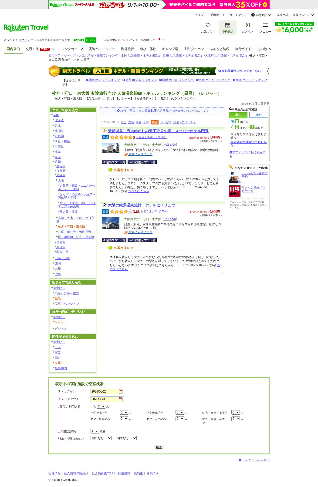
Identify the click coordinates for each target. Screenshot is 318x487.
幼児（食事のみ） (102, 419)
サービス (166, 122)
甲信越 (59, 146)
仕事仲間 (61, 368)
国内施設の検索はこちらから (248, 143)
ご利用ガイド (216, 15)
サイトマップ (238, 15)
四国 (58, 263)
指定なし (59, 288)
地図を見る (170, 144)
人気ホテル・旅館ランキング (98, 55)
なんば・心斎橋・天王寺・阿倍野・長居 (77, 196)
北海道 (59, 120)
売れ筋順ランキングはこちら (241, 71)
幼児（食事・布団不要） (214, 421)
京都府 (60, 170)
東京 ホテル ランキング (141, 80)
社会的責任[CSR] (103, 473)
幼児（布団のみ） (157, 419)
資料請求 (152, 473)
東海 (58, 157)
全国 (56, 115)
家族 (58, 352)
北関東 (59, 131)
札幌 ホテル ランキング (104, 80)
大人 (93, 406)
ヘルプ (199, 15)
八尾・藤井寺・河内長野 (74, 232)
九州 (58, 268)
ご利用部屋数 (67, 431)
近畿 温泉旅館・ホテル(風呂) (182, 55)
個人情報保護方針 (76, 473)
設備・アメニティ (184, 122)
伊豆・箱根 (62, 141)
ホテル (244, 122)
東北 (58, 125)
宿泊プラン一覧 (116, 162)
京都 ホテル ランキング (214, 80)
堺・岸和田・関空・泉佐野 (76, 237)
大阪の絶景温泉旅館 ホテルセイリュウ (141, 205)
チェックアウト (68, 399)
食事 (146, 122)
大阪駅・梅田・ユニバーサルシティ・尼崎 (77, 187)
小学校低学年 (154, 412)
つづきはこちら (138, 191)
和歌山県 (62, 252)
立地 (131, 122)
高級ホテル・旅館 (67, 293)
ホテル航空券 (251, 127)
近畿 (58, 161)
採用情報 (124, 473)
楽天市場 (282, 15)
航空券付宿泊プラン (142, 162)
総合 (123, 122)
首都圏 (59, 136)
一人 (58, 347)
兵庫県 (60, 243)
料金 (71, 438)
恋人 (58, 357)
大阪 (61, 180)
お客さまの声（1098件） (151, 137)
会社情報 (54, 473)
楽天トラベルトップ (62, 55)
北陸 (58, 152)
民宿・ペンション (67, 304)
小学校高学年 (99, 412)
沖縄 (58, 274)
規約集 (138, 473)
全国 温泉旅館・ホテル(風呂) (140, 55)
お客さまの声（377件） (155, 211)
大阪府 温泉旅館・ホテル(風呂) (226, 55)
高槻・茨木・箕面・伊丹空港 (75, 219)
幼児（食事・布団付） (216, 412)
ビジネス (61, 328)
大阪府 (60, 175)
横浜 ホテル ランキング (178, 80)
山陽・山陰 (62, 258)
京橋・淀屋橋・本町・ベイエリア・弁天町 (77, 204)
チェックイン (67, 391)
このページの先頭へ (256, 460)
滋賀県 (60, 166)
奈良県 (60, 247)
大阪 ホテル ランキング (251, 80)
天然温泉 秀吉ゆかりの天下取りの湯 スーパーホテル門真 (158, 131)
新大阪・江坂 (69, 211)
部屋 (138, 122)
